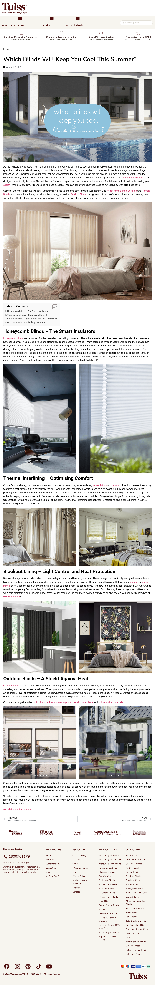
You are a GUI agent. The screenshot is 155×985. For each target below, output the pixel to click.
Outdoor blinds (11, 685)
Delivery (76, 859)
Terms (75, 872)
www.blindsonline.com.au (17, 809)
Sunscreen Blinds (134, 863)
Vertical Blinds (132, 897)
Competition (51, 867)
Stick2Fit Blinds (133, 933)
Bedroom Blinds (106, 888)
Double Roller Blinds (135, 859)
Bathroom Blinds (107, 880)
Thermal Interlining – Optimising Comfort (27, 315)
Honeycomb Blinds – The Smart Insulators (27, 311)
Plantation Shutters (135, 908)
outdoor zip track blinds (80, 702)
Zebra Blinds (132, 912)
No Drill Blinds (133, 867)
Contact (76, 891)
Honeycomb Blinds (117, 190)
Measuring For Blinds (109, 855)
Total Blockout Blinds (136, 921)
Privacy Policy (78, 876)
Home (6, 49)
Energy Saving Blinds (109, 905)
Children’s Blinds (107, 892)
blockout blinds (11, 596)
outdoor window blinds (111, 702)
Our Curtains (105, 876)
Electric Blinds (132, 884)
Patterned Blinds (134, 954)
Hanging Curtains (107, 872)
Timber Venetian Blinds (137, 892)
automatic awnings (56, 702)
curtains (116, 485)
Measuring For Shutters (110, 859)
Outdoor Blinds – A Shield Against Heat (26, 322)
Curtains (132, 190)
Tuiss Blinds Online (133, 177)
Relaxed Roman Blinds (136, 950)
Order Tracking (79, 855)
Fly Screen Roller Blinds (137, 929)
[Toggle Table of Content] (53, 306)
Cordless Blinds (133, 876)
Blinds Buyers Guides (109, 932)
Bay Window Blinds (108, 884)
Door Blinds (104, 901)
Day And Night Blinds (136, 925)
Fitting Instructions (108, 867)
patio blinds (39, 702)
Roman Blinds (132, 872)
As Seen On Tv (53, 876)
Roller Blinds (132, 855)
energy (6, 184)
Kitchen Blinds (105, 909)
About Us (50, 859)
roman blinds (100, 485)
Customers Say (53, 863)
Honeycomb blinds (13, 338)
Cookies (76, 887)
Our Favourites (133, 945)
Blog (48, 872)
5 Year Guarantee (80, 867)
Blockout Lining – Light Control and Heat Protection (32, 318)
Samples (76, 863)
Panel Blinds (132, 916)
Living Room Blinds (108, 913)
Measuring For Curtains (110, 863)
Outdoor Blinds (78, 194)
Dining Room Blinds (108, 897)
